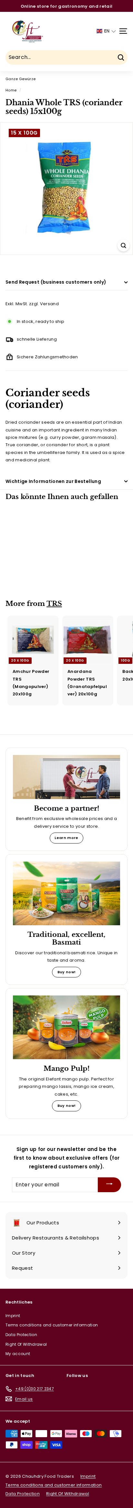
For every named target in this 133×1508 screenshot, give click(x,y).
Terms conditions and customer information (51, 1325)
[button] (106, 31)
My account (17, 1353)
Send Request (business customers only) (55, 282)
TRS (54, 603)
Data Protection (21, 1334)
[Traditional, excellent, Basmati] (66, 893)
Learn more (66, 837)
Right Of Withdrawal (26, 1344)
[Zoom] (123, 245)
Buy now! (66, 972)
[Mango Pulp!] (66, 1027)
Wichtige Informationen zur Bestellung (53, 481)
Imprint (12, 1315)
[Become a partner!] (66, 777)
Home (10, 90)
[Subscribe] (109, 1184)
